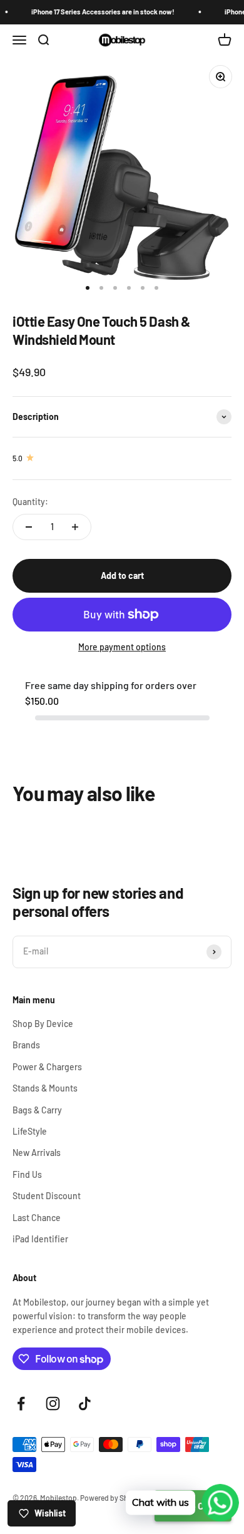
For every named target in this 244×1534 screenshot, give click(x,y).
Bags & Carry (37, 1110)
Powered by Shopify (112, 1497)
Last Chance (37, 1217)
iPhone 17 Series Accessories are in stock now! (97, 12)
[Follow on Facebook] (21, 1403)
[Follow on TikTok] (84, 1403)
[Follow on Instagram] (52, 1403)
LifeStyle (30, 1131)
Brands (26, 1045)
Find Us (27, 1174)
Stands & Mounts (45, 1088)
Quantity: (30, 501)
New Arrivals (37, 1152)
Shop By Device (43, 1023)
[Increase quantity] (75, 526)
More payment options (122, 647)
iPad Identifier (40, 1239)
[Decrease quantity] (28, 526)
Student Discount (47, 1195)
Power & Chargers (47, 1066)
